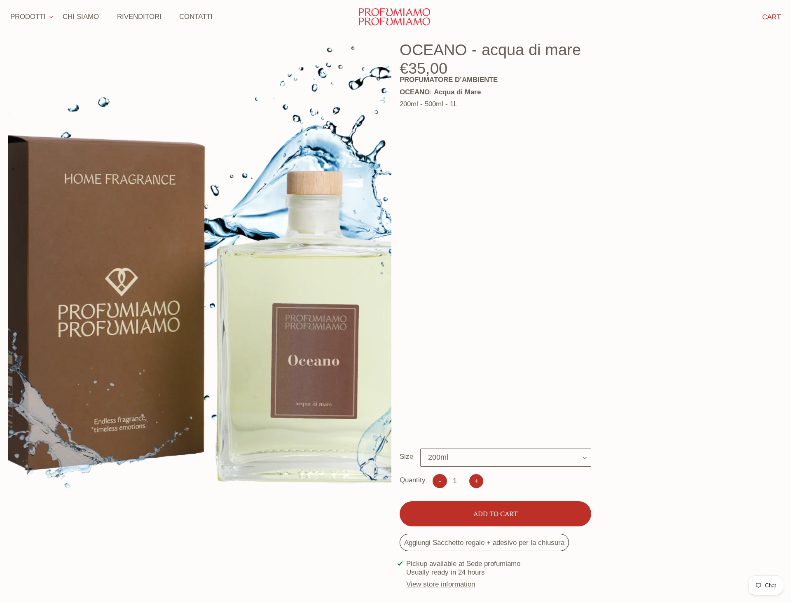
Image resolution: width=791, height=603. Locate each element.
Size (406, 456)
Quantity (413, 480)
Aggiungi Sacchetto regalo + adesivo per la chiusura (484, 542)
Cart (771, 17)
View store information (440, 584)
